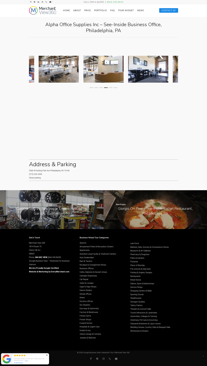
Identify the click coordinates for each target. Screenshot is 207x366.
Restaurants (135, 276)
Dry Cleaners (85, 305)
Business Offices (87, 268)
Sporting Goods (137, 294)
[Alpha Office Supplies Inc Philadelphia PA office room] (148, 69)
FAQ (112, 10)
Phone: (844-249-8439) (45, 257)
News (140, 10)
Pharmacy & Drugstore (139, 254)
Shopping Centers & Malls (141, 291)
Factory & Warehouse (89, 312)
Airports (83, 243)
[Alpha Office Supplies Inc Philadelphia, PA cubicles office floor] (59, 69)
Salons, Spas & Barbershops (142, 283)
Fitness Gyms (85, 316)
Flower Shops (85, 319)
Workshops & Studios (139, 331)
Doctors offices (86, 301)
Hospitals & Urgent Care (90, 327)
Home (66, 10)
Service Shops (136, 287)
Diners (82, 297)
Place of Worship (137, 265)
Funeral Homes (86, 323)
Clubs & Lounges (87, 283)
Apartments (84, 250)
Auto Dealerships (87, 257)
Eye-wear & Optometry (89, 308)
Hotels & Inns (85, 330)
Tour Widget (126, 10)
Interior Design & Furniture (90, 334)
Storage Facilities (137, 302)
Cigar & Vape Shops (88, 287)
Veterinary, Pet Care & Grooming (143, 320)
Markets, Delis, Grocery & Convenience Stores (149, 247)
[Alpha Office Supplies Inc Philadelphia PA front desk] (103, 69)
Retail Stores (135, 280)
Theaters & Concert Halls (140, 309)
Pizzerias (134, 261)
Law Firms (134, 243)
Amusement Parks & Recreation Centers (96, 246)
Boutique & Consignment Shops (93, 265)
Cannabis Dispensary (88, 276)
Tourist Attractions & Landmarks (143, 313)
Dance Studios (86, 290)
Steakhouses (135, 298)
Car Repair (84, 279)
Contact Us (169, 10)
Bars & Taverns (86, 261)
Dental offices (85, 294)
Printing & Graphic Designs (141, 272)
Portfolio (100, 10)
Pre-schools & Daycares (140, 269)
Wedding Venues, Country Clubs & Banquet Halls (150, 327)
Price (87, 10)
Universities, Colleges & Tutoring (143, 316)
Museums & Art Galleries (140, 251)
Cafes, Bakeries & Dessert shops (93, 272)
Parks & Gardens (137, 258)
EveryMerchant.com (60, 272)
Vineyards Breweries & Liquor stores (145, 323)
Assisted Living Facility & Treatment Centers (98, 254)
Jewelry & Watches (88, 338)
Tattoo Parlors (136, 305)
